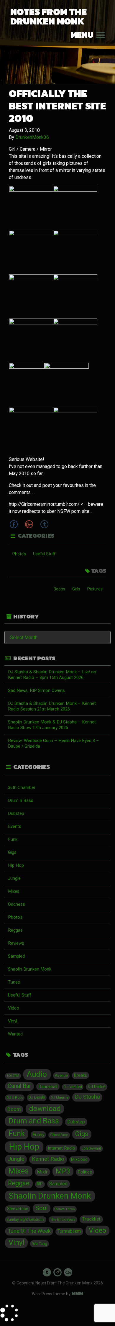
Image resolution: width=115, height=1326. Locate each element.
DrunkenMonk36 (32, 137)
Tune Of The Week (29, 1231)
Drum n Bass (20, 800)
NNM (77, 1293)
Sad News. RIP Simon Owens (36, 690)
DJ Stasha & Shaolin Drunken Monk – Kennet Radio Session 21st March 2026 (52, 706)
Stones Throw (64, 1209)
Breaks (80, 1075)
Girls (76, 589)
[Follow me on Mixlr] (57, 1272)
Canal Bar (19, 1086)
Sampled (16, 956)
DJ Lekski (37, 1097)
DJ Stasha (87, 1097)
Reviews (16, 943)
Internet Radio (61, 1148)
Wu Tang (39, 1244)
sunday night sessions (26, 1219)
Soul (41, 1208)
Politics (85, 1172)
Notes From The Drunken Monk (48, 16)
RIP (40, 1184)
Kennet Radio (48, 1159)
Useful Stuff (44, 554)
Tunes (14, 982)
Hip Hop (16, 865)
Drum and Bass (34, 1121)
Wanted (15, 1034)
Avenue (61, 1076)
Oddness (16, 904)
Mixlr (42, 1172)
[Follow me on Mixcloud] (68, 1272)
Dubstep (16, 813)
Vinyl (12, 1021)
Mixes (13, 891)
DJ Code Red (72, 1087)
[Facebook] (13, 524)
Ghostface (59, 1135)
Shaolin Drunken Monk (29, 969)
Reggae (15, 930)
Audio (37, 1074)
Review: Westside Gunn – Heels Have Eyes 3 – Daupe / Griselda (53, 743)
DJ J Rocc (15, 1097)
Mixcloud (79, 1160)
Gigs (12, 852)
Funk (12, 839)
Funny (38, 1135)
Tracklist (91, 1219)
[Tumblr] (44, 524)
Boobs (59, 589)
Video (13, 1008)
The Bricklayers (62, 1219)
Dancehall (47, 1086)
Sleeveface (17, 1209)
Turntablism (69, 1231)
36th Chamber (21, 787)
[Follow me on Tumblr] (47, 1272)
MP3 (63, 1171)
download (45, 1109)
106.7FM (12, 1075)
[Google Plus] (29, 524)
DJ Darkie (97, 1087)
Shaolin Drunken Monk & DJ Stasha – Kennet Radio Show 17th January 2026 (52, 725)
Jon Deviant (91, 1148)
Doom (14, 1109)
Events (14, 826)
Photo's (19, 554)
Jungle (14, 878)
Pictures (95, 589)
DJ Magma (59, 1097)
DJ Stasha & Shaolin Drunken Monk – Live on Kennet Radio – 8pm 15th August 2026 (52, 675)
